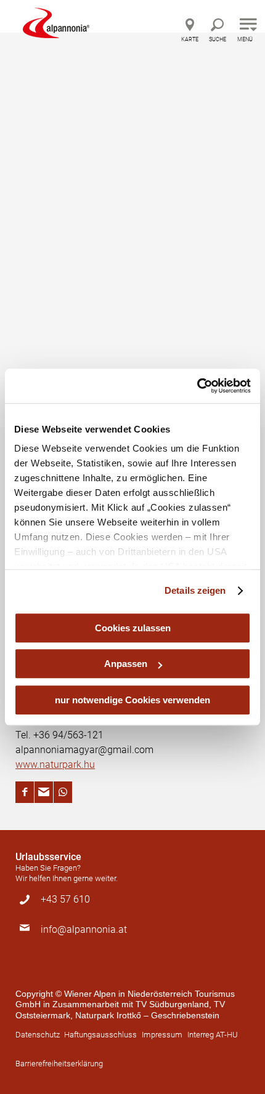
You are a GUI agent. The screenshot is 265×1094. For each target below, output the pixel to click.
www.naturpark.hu (55, 764)
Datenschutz (37, 1034)
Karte (189, 39)
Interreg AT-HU (212, 1034)
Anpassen (125, 663)
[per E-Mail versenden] (44, 792)
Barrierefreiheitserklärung (59, 1063)
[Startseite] (56, 22)
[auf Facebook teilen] (24, 792)
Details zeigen (195, 590)
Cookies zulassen (133, 628)
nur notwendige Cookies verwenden (132, 700)
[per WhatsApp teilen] (63, 792)
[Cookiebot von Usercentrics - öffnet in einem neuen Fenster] (197, 386)
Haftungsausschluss (100, 1034)
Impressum (162, 1034)
